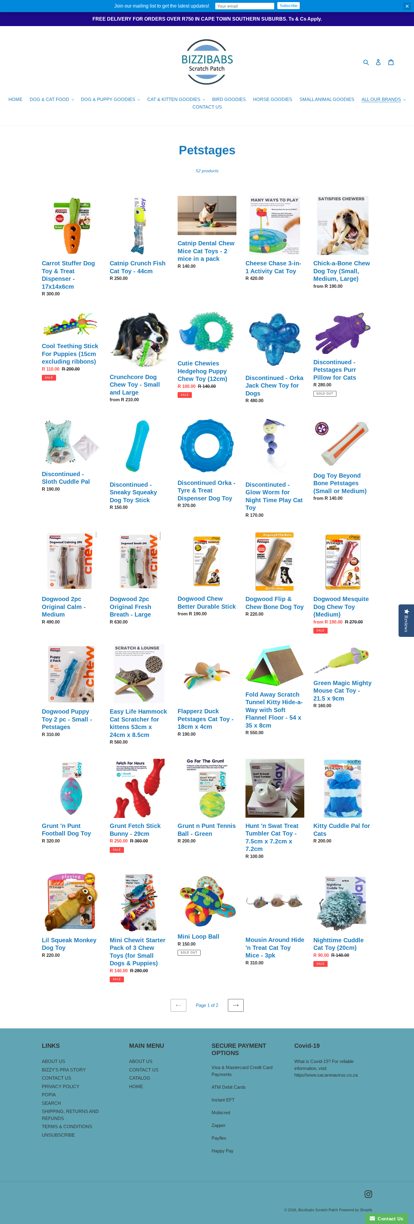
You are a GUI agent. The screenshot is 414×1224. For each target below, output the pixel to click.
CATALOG (139, 1078)
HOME (136, 1086)
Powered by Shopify (355, 1210)
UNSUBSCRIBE (58, 1135)
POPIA (49, 1094)
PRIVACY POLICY (60, 1086)
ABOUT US (53, 1061)
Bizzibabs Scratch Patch (318, 1210)
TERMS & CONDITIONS (67, 1126)
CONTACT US (56, 1078)
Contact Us (389, 1218)
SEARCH (51, 1103)
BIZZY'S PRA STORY (64, 1069)
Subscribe (288, 5)
